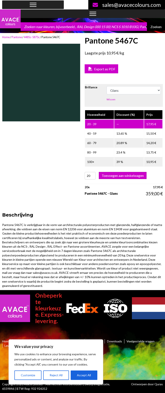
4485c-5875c (32, 37)
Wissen (111, 99)
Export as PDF (104, 69)
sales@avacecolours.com (131, 5)
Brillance (91, 87)
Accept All (84, 375)
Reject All (56, 375)
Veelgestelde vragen (140, 341)
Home (6, 37)
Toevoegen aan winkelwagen (123, 175)
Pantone (17, 37)
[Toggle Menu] (33, 5)
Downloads (114, 341)
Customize (28, 375)
